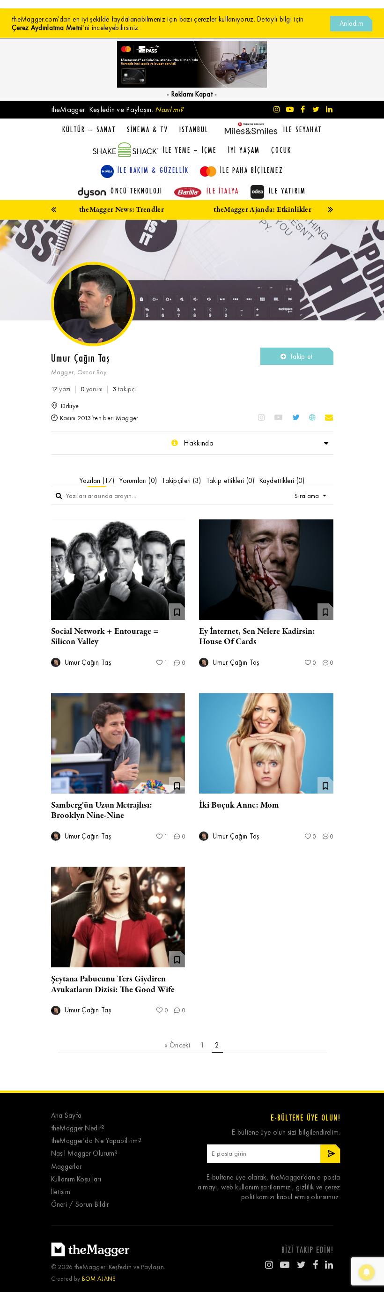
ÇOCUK (281, 150)
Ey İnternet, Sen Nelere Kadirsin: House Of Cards (257, 636)
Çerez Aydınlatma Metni (47, 27)
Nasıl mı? (169, 109)
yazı (61, 389)
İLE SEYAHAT (302, 129)
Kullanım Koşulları (76, 1179)
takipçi (124, 389)
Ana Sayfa (66, 1116)
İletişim (60, 1192)
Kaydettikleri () (282, 480)
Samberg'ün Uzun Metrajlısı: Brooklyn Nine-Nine (101, 810)
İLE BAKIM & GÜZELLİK (153, 170)
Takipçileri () (181, 480)
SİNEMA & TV (147, 129)
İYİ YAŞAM (244, 150)
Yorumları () (138, 480)
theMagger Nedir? (78, 1128)
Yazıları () (96, 480)
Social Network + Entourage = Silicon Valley (105, 636)
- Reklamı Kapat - (192, 94)
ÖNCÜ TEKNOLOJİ (136, 191)
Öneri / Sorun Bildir (80, 1205)
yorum (92, 389)
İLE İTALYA (223, 191)
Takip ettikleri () (230, 480)
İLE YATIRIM (287, 191)
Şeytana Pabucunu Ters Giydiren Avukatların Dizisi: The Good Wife (113, 984)
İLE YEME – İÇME (190, 150)
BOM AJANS (99, 1278)
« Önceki (177, 1045)
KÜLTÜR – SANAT (89, 129)
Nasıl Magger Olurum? (84, 1154)
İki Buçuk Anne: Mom (239, 805)
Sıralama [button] (308, 496)
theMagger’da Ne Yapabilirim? (96, 1141)
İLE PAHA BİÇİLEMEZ (251, 170)
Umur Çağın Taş (87, 663)
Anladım (351, 23)
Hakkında (198, 442)
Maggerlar (66, 1167)
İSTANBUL (194, 129)
